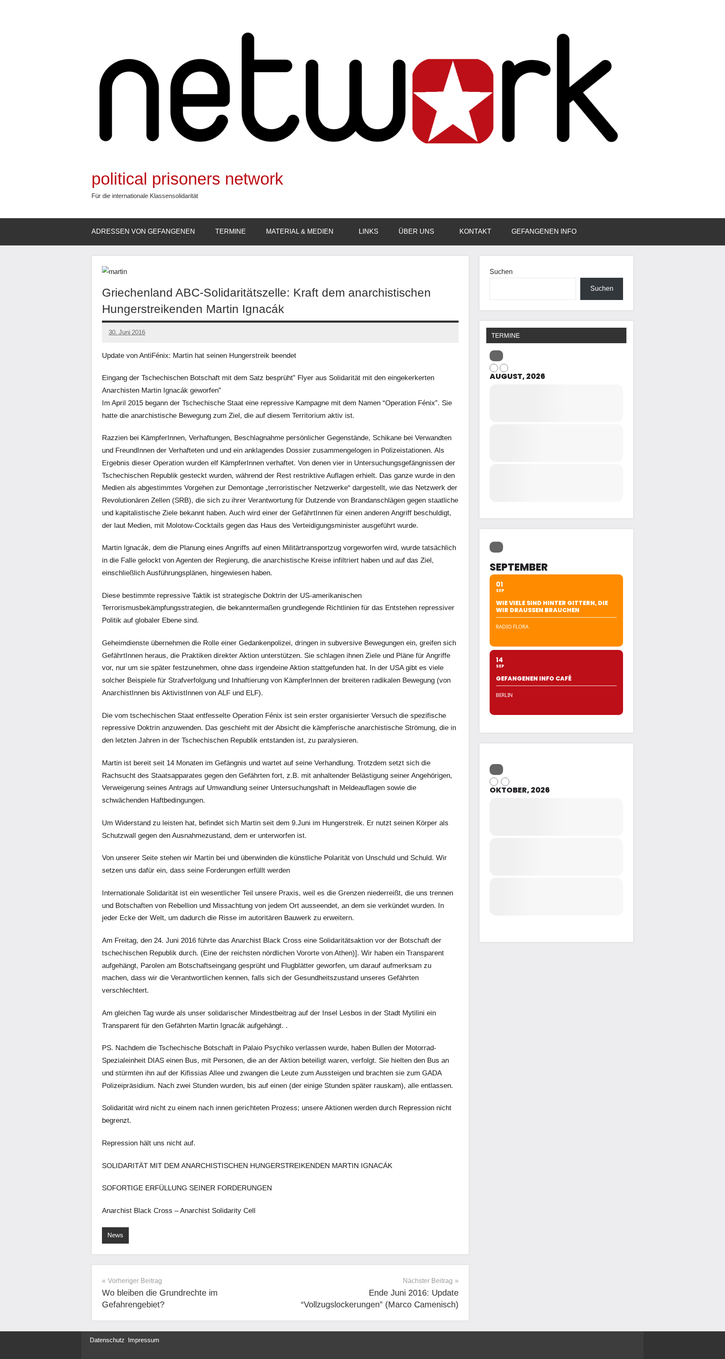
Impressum (143, 1339)
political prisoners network (187, 179)
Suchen (501, 271)
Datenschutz (107, 1339)
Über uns (416, 231)
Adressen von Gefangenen (143, 231)
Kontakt (475, 231)
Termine (230, 231)
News (115, 1235)
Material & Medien (300, 231)
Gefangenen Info (543, 231)
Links (368, 231)
